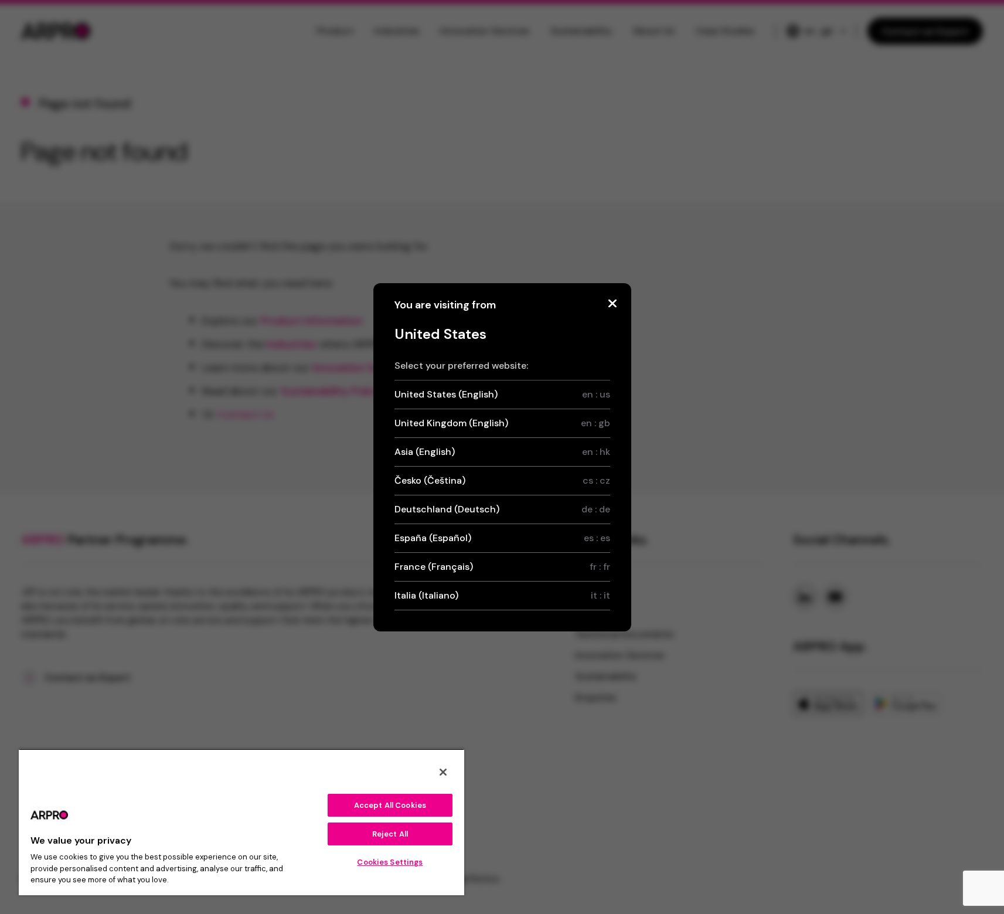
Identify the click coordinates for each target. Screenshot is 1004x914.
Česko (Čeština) (502, 480)
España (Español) (502, 538)
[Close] (612, 303)
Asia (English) (502, 452)
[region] (241, 822)
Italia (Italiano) (502, 595)
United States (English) (502, 394)
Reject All (390, 834)
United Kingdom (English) (502, 423)
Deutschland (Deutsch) (502, 509)
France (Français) (502, 566)
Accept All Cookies (390, 805)
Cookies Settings (390, 862)
